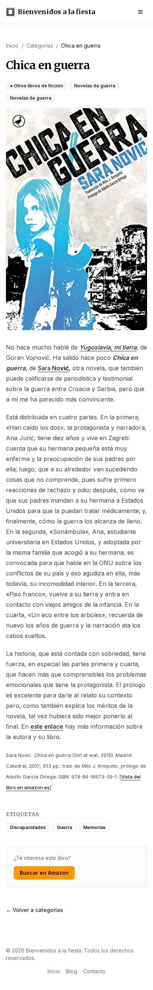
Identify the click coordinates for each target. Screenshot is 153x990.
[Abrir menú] (140, 12)
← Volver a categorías (34, 910)
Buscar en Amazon (44, 873)
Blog (71, 971)
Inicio (54, 971)
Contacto (94, 971)
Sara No (49, 368)
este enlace (46, 726)
